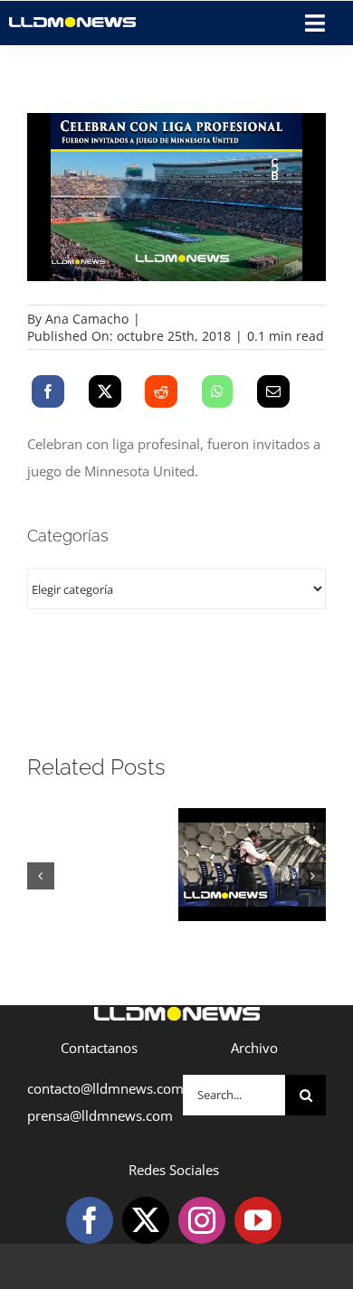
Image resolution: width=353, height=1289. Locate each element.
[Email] (273, 391)
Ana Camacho (87, 318)
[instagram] (201, 1220)
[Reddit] (161, 391)
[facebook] (89, 1220)
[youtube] (257, 1220)
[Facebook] (48, 391)
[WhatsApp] (217, 391)
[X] (105, 391)
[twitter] (145, 1220)
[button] (40, 875)
